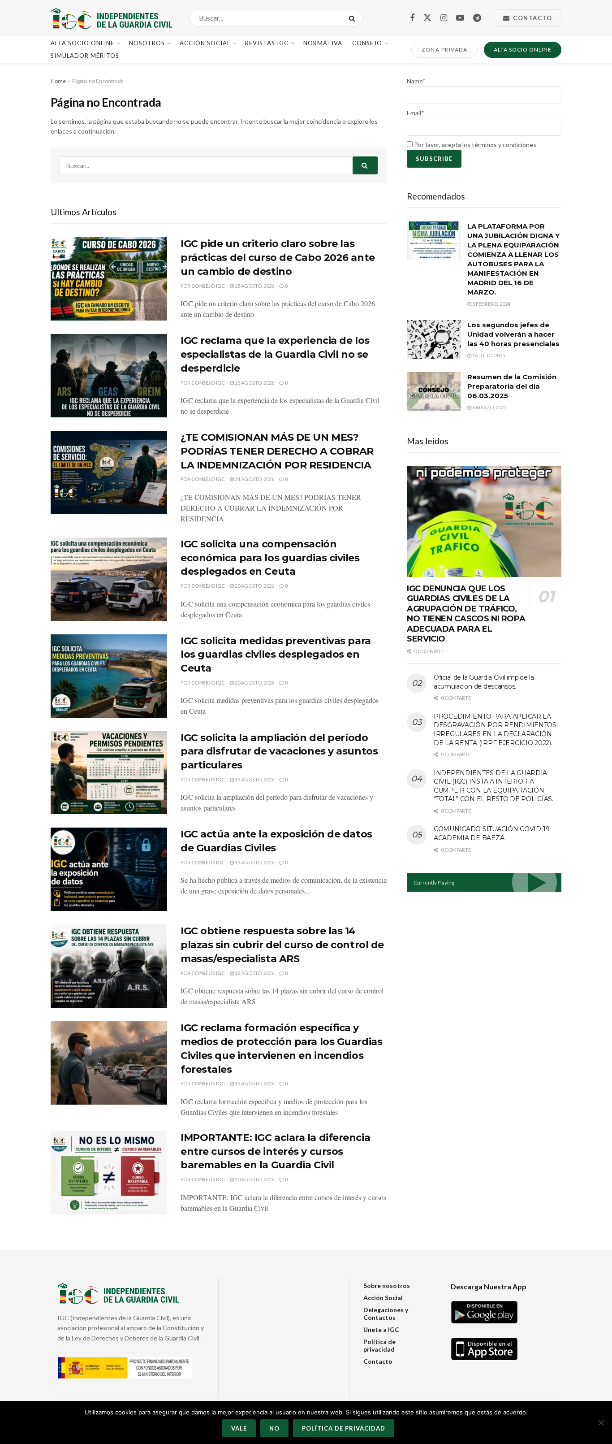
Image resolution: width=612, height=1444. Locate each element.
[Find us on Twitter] (427, 18)
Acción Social (205, 43)
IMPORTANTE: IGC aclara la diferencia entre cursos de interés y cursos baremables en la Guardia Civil (275, 1151)
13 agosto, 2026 (254, 1083)
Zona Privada (444, 49)
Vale (239, 1428)
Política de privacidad (379, 1345)
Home (58, 81)
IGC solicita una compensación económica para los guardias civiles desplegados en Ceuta (270, 558)
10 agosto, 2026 (254, 1179)
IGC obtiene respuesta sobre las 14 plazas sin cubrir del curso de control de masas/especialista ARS (282, 945)
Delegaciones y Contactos (385, 1313)
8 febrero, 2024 (490, 304)
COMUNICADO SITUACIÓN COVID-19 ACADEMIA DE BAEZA (492, 833)
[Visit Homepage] (112, 18)
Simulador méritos (85, 55)
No (274, 1428)
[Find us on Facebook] (412, 18)
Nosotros (147, 43)
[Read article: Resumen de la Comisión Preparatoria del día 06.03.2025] (434, 391)
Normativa (322, 43)
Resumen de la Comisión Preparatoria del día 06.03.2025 (511, 386)
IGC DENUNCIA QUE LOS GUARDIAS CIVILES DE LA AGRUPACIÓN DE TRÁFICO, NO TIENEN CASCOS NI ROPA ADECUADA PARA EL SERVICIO (466, 614)
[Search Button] (354, 18)
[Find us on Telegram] (477, 18)
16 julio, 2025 (488, 355)
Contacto (531, 18)
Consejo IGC (208, 286)
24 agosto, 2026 (254, 479)
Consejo (367, 43)
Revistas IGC (267, 43)
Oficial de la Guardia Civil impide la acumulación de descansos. (484, 681)
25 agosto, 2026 (254, 286)
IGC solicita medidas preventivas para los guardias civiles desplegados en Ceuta (276, 655)
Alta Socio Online (82, 43)
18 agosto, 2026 (254, 973)
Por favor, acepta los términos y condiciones (474, 144)
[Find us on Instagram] (443, 18)
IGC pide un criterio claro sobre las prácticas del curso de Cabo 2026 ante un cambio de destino (278, 258)
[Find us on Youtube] (460, 18)
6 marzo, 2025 (488, 407)
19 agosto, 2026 (254, 779)
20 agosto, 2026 (254, 586)
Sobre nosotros (386, 1285)
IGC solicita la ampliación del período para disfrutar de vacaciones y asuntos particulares (279, 752)
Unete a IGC (381, 1329)
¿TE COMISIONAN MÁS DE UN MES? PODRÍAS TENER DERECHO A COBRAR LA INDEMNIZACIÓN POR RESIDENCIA (277, 451)
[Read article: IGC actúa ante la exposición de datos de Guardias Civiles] (109, 869)
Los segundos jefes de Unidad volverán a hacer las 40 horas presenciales (513, 334)
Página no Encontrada (98, 81)
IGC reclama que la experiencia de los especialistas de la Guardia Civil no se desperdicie (275, 354)
